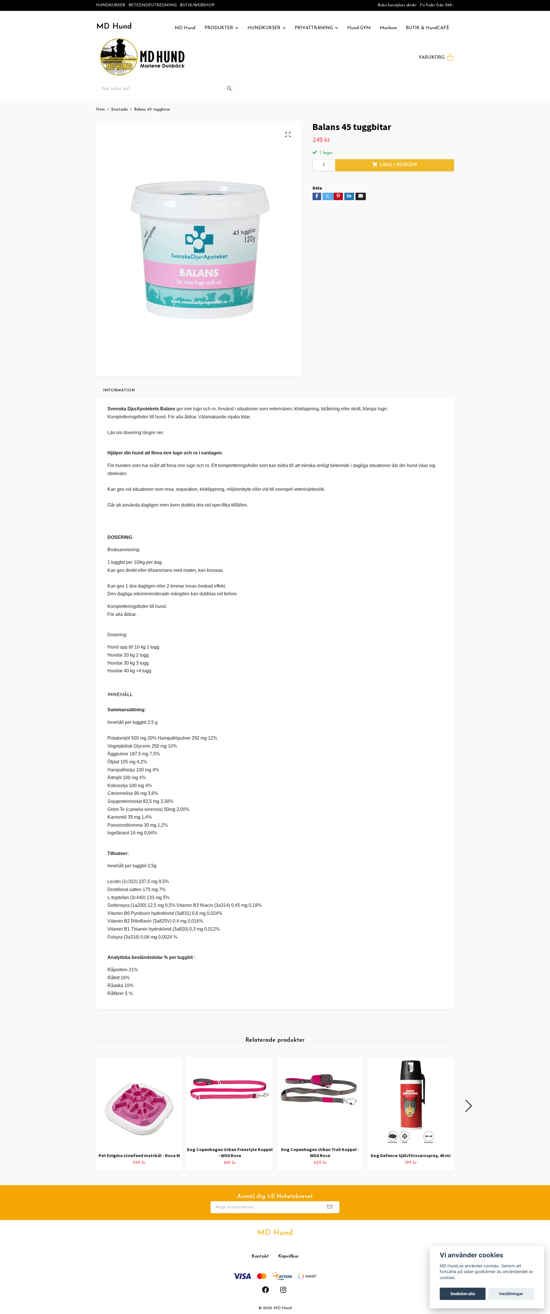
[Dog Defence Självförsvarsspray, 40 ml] (411, 1102)
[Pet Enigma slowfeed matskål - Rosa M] (139, 1102)
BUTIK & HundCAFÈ (427, 28)
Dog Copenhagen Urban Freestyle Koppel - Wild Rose (230, 1152)
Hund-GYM (359, 28)
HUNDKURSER (263, 28)
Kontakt (260, 1256)
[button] (468, 1106)
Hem (100, 109)
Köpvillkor (288, 1256)
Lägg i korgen (398, 165)
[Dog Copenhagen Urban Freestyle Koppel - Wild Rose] (229, 1099)
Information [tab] (119, 390)
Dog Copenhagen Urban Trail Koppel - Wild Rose (320, 1152)
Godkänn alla (462, 1293)
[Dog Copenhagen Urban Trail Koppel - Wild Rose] (320, 1099)
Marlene (388, 28)
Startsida (119, 109)
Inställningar (511, 1293)
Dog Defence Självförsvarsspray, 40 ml (411, 1155)
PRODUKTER (219, 28)
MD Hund (114, 27)
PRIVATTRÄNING (314, 28)
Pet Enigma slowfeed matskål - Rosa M (139, 1155)
